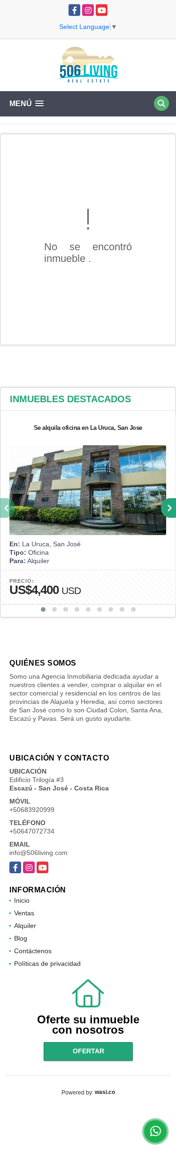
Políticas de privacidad (47, 963)
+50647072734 (31, 831)
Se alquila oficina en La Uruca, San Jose (88, 427)
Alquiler (25, 925)
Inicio (22, 900)
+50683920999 (31, 809)
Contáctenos (33, 951)
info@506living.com (38, 852)
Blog (20, 938)
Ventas (24, 913)
